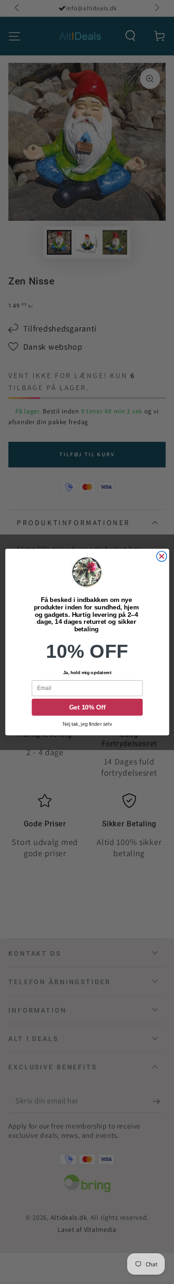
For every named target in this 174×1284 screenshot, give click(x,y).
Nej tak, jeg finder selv (87, 724)
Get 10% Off (87, 707)
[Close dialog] (161, 556)
